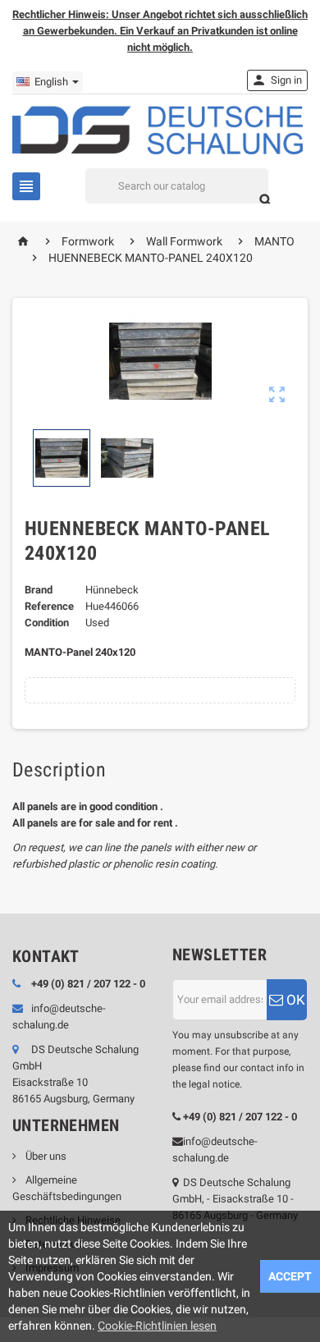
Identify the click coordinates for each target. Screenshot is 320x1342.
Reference (49, 606)
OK (294, 1000)
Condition (47, 622)
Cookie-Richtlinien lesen (157, 1325)
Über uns (44, 1156)
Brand (39, 590)
